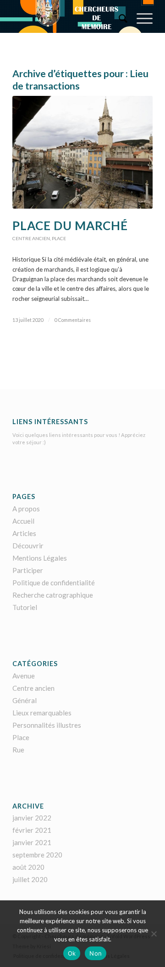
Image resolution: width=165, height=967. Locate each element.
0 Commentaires (73, 320)
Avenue (23, 676)
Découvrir (28, 545)
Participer (27, 570)
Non (95, 953)
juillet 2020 (30, 879)
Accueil (23, 521)
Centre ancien (31, 238)
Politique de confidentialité (53, 582)
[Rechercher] (118, 18)
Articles (24, 533)
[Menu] (140, 18)
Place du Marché (70, 225)
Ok (72, 953)
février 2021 (31, 830)
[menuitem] (118, 18)
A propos (26, 509)
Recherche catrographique (52, 595)
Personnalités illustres (46, 725)
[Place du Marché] (82, 152)
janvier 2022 (31, 818)
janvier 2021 (31, 842)
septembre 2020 (37, 855)
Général (24, 700)
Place (59, 238)
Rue (18, 750)
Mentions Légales (39, 558)
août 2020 (28, 867)
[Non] (153, 933)
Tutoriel (24, 607)
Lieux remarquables (42, 713)
